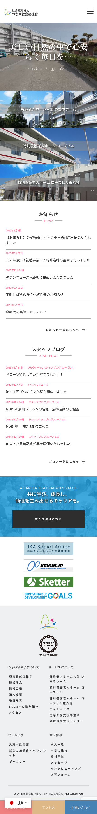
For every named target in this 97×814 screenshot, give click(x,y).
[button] (90, 11)
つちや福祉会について (23, 667)
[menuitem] (28, 676)
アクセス (48, 807)
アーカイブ (16, 735)
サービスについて (61, 667)
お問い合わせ (80, 807)
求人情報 (56, 735)
